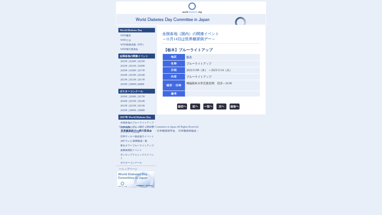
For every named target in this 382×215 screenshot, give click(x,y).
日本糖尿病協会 (187, 130)
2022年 (124, 65)
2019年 (124, 70)
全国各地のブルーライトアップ (137, 122)
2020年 (141, 65)
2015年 (132, 75)
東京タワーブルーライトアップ (137, 145)
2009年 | (133, 110)
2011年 (141, 79)
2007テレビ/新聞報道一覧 (133, 141)
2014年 (141, 75)
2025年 (124, 61)
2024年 (132, 61)
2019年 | (124, 96)
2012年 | (133, 105)
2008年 (140, 84)
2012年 (132, 79)
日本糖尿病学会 (166, 130)
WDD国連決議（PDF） (132, 44)
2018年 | (133, 96)
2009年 (132, 84)
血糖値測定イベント (131, 150)
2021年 (132, 65)
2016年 (124, 75)
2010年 (124, 84)
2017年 (141, 70)
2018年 (132, 70)
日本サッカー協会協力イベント (137, 136)
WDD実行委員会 (129, 49)
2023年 (141, 61)
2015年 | (133, 101)
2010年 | (124, 110)
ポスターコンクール (131, 162)
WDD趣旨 (125, 35)
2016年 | (124, 101)
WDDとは (125, 40)
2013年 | (124, 79)
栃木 (189, 57)
